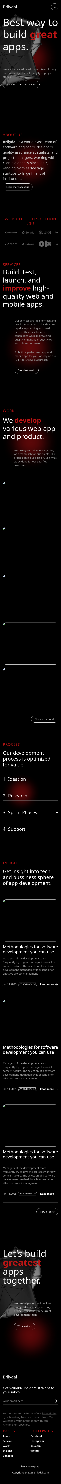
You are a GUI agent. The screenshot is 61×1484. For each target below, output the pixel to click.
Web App (13, 518)
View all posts (47, 1211)
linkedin (35, 1446)
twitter (34, 1450)
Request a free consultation (21, 84)
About (6, 1436)
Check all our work (45, 719)
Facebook (36, 1436)
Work (6, 1446)
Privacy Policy (49, 1413)
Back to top (28, 1466)
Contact (8, 1455)
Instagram (37, 1441)
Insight (7, 1450)
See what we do (26, 370)
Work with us (24, 1326)
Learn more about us (17, 186)
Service (7, 1441)
